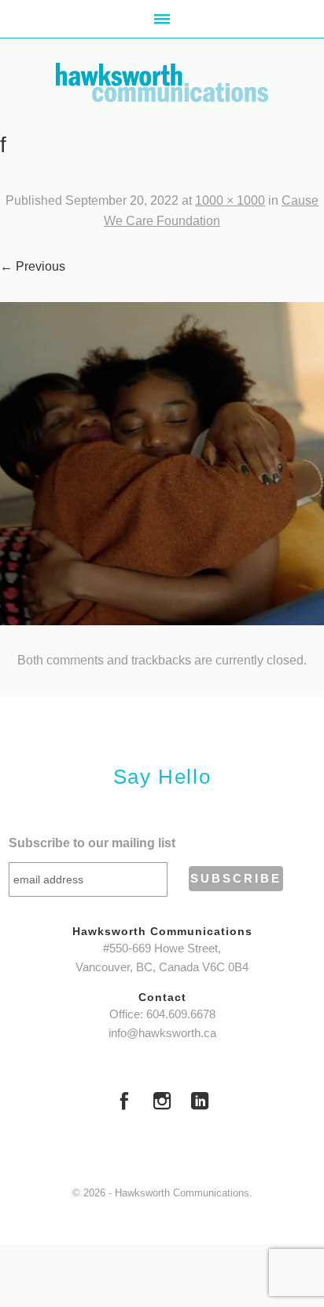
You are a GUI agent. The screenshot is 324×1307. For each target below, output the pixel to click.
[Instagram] (162, 1103)
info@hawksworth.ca (162, 1033)
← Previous (32, 266)
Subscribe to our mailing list (92, 843)
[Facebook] (124, 1103)
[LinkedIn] (199, 1103)
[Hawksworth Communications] (162, 82)
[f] (162, 463)
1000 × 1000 (230, 200)
